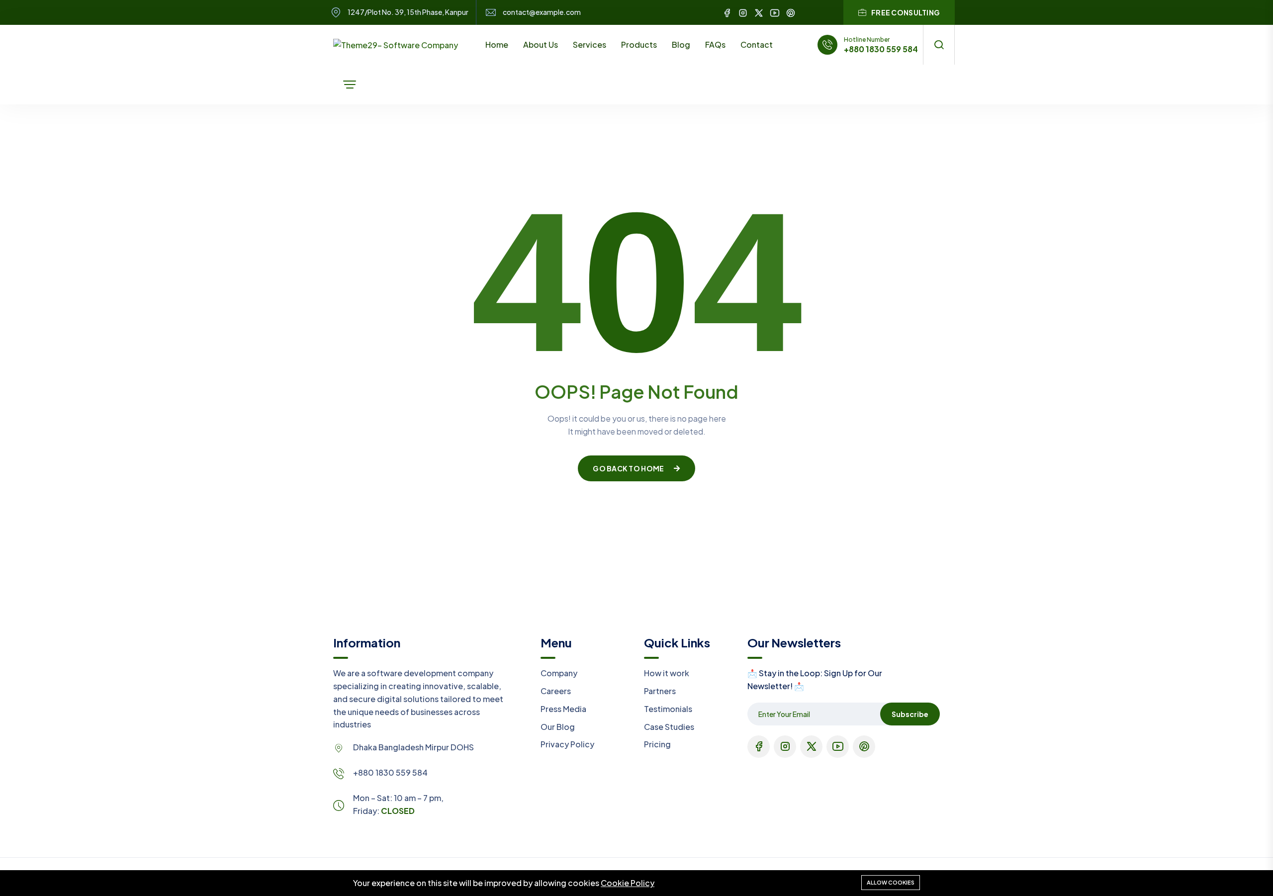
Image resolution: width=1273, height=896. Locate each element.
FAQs (715, 44)
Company (559, 673)
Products (639, 44)
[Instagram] (743, 12)
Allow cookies (890, 882)
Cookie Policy (627, 883)
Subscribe (910, 714)
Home (496, 44)
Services (589, 44)
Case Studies (669, 726)
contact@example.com (542, 12)
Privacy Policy (567, 744)
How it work (666, 673)
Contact (756, 44)
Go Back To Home (628, 468)
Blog (681, 44)
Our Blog (558, 726)
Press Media (563, 709)
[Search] (938, 45)
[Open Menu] (349, 84)
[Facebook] (727, 12)
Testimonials (668, 709)
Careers (556, 691)
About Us (540, 44)
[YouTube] (775, 12)
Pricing (657, 744)
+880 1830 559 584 (881, 49)
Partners (660, 691)
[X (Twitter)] (759, 12)
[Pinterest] (791, 12)
